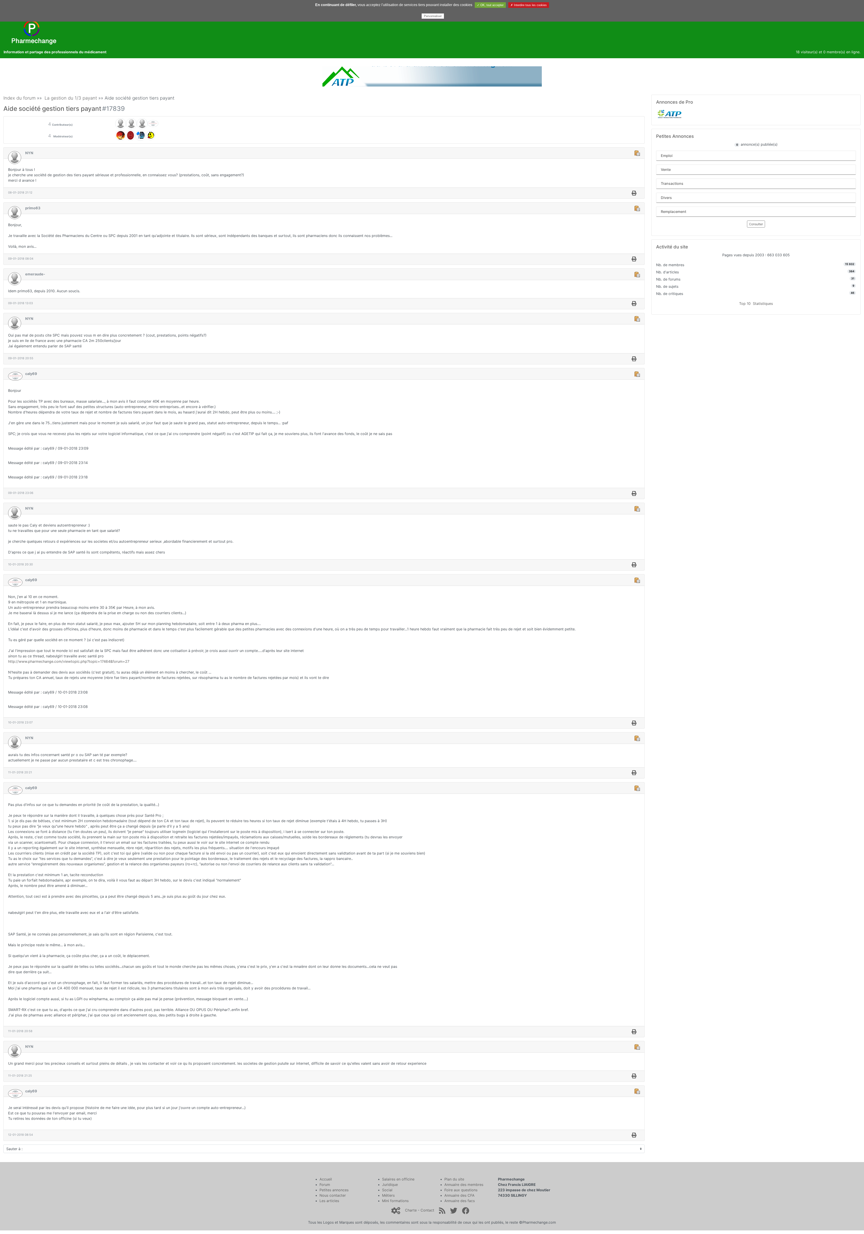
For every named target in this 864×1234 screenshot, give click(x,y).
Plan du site (454, 1179)
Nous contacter (333, 1195)
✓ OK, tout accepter (490, 5)
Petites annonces (334, 1190)
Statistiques (763, 303)
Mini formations (395, 1200)
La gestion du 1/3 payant (71, 98)
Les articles (329, 1200)
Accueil (326, 1179)
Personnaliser (433, 16)
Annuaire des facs (459, 1200)
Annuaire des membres (463, 1184)
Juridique (390, 1184)
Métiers (388, 1195)
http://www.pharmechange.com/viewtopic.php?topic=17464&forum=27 (68, 661)
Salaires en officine (398, 1179)
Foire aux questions (460, 1190)
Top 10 (745, 303)
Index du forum (19, 98)
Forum (325, 1184)
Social (387, 1190)
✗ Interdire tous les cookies (529, 5)
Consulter (756, 224)
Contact (427, 1210)
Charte (411, 1210)
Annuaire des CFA (459, 1195)
